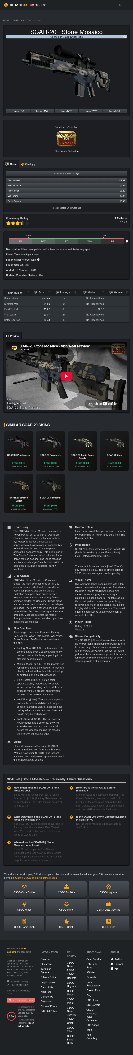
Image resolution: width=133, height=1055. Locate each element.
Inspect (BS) (115, 110)
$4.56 (47, 303)
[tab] (11, 164)
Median (91, 292)
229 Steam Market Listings (66, 173)
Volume (118, 292)
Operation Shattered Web (30, 275)
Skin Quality (15, 292)
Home (6, 20)
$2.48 (47, 320)
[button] (34, 5)
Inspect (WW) (91, 110)
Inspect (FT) (66, 110)
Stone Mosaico (82, 31)
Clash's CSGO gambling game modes (36, 877)
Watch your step (29, 254)
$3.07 (47, 314)
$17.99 (46, 298)
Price (41, 292)
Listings (64, 292)
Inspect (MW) (42, 110)
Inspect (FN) (18, 110)
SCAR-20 (17, 20)
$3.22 (47, 309)
